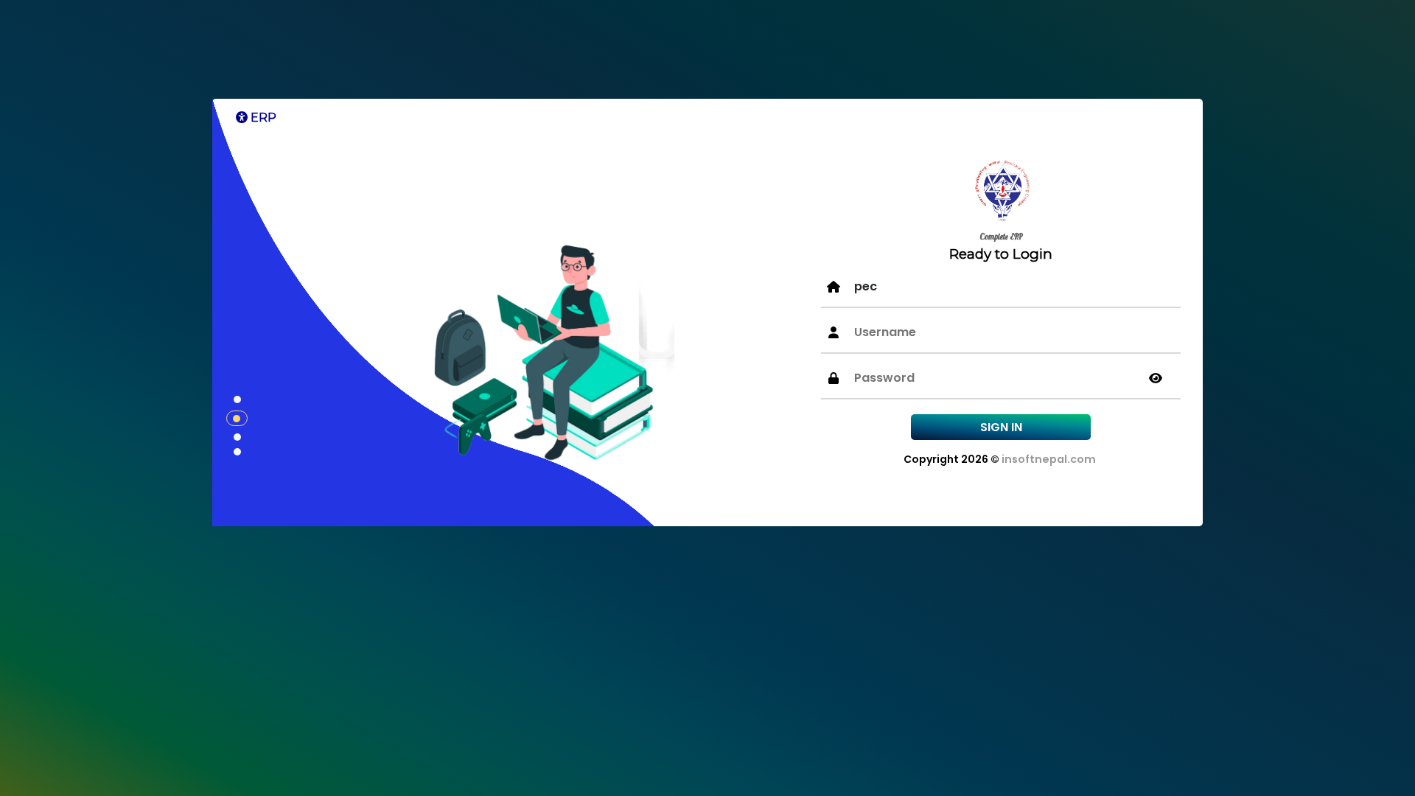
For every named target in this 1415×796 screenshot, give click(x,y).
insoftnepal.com (1049, 459)
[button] (237, 399)
